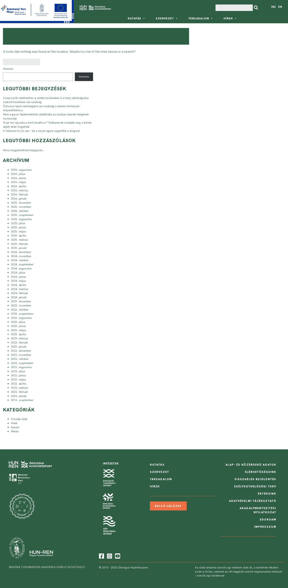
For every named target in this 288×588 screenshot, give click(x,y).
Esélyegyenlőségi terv (255, 486)
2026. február (19, 194)
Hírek (228, 18)
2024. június (18, 276)
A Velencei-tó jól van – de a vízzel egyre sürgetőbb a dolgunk (41, 131)
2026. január (19, 198)
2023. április (18, 334)
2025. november (21, 207)
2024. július (18, 272)
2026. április (18, 186)
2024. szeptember (22, 264)
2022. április (18, 383)
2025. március (19, 239)
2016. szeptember (22, 400)
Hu (273, 7)
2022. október (20, 359)
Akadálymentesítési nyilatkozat (258, 510)
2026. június (18, 178)
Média (15, 431)
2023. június (18, 326)
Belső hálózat (168, 506)
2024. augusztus (21, 268)
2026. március (19, 190)
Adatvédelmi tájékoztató (252, 501)
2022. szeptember (22, 363)
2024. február (19, 293)
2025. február (19, 244)
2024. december (21, 252)
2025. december (21, 202)
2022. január (19, 396)
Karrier (15, 427)
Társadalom (198, 18)
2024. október (20, 260)
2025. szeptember (22, 215)
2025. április (18, 235)
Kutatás (134, 18)
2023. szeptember (22, 313)
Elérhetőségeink (260, 472)
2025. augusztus (21, 219)
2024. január (19, 297)
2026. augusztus (21, 170)
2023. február (19, 342)
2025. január (19, 248)
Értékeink (267, 493)
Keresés (8, 68)
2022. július (18, 371)
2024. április (18, 285)
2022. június (18, 375)
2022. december (21, 350)
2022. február (19, 392)
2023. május (18, 330)
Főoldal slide (19, 419)
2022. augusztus (21, 367)
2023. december (21, 301)
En (280, 7)
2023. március (19, 338)
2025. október (20, 211)
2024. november (21, 256)
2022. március (19, 387)
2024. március (19, 289)
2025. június (18, 227)
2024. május (18, 281)
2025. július (18, 223)
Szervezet (165, 18)
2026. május (18, 182)
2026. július (18, 174)
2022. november (21, 355)
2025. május (18, 231)
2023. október (20, 309)
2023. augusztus (21, 318)
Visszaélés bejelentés (255, 479)
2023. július (18, 322)
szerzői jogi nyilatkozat (211, 575)
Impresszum (265, 526)
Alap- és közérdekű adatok (251, 464)
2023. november (21, 305)
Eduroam (268, 519)
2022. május (18, 379)
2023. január (19, 346)
